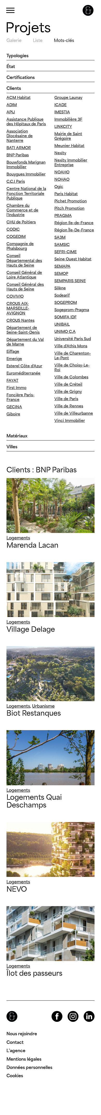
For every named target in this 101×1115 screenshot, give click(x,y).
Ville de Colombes (71, 377)
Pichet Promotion (70, 201)
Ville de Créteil (68, 384)
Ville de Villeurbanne (73, 413)
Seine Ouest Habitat (72, 259)
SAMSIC (62, 244)
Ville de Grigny (68, 391)
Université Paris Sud (72, 338)
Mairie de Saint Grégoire (68, 136)
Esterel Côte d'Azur (24, 366)
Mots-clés (64, 40)
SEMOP (61, 273)
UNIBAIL (62, 324)
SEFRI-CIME (65, 252)
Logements (18, 537)
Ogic (58, 186)
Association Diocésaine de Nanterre (19, 136)
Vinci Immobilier (69, 420)
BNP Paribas (17, 155)
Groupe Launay (68, 97)
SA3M (60, 237)
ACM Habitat (18, 97)
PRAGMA (63, 215)
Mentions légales (23, 1059)
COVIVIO (15, 296)
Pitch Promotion (69, 208)
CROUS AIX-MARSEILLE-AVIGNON (17, 308)
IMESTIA (62, 112)
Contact (15, 1042)
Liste (37, 40)
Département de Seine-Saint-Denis (23, 329)
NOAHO (61, 172)
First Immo (16, 387)
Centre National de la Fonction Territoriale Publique (26, 193)
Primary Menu (10, 10)
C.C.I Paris (15, 181)
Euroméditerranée (23, 373)
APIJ (10, 112)
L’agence (15, 1050)
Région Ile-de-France (73, 223)
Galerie (13, 40)
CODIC (13, 229)
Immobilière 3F (68, 119)
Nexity (60, 153)
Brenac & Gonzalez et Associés (88, 10)
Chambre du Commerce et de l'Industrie (22, 210)
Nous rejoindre (21, 1033)
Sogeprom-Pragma (71, 309)
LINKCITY (63, 126)
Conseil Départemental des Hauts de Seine (24, 260)
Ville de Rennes (68, 406)
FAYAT (12, 380)
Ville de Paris (66, 399)
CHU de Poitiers (21, 222)
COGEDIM (16, 236)
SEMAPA (62, 266)
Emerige (14, 358)
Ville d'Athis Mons (70, 346)
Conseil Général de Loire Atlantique (24, 274)
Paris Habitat (66, 194)
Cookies (14, 1075)
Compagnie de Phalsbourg (20, 246)
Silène (60, 288)
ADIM (11, 104)
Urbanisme (43, 706)
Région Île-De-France (74, 230)
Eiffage (12, 351)
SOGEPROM (65, 302)
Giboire (13, 414)
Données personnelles (29, 1067)
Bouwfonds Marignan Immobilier (26, 164)
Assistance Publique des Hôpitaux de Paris (26, 121)
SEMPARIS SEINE (70, 280)
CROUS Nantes (20, 320)
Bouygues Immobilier (26, 174)
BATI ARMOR (18, 147)
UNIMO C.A (65, 331)
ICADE (60, 104)
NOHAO (61, 179)
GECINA (14, 407)
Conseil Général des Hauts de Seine (25, 286)
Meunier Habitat (69, 145)
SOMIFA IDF (65, 317)
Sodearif (62, 295)
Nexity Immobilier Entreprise (70, 162)
